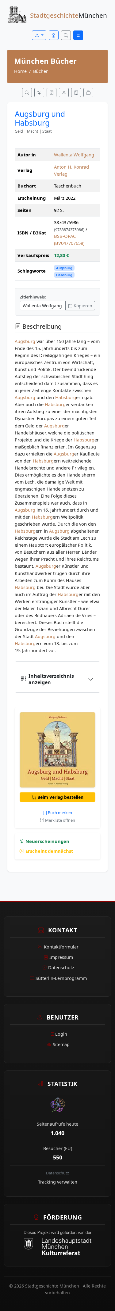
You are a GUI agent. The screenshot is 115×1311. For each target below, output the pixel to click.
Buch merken (59, 812)
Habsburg (64, 275)
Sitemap (61, 1044)
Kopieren (82, 306)
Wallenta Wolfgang (74, 155)
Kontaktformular (61, 947)
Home (20, 71)
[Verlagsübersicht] (76, 92)
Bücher (40, 71)
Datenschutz (61, 967)
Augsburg (64, 268)
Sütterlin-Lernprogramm (61, 978)
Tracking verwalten (57, 1182)
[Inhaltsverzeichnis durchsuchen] (51, 92)
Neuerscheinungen (46, 841)
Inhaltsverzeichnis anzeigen (51, 679)
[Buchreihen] (88, 92)
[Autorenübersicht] (64, 92)
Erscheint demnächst (48, 851)
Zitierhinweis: (33, 297)
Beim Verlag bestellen (59, 797)
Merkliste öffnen (59, 820)
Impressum (61, 957)
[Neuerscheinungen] (39, 92)
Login (61, 1034)
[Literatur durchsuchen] (27, 92)
